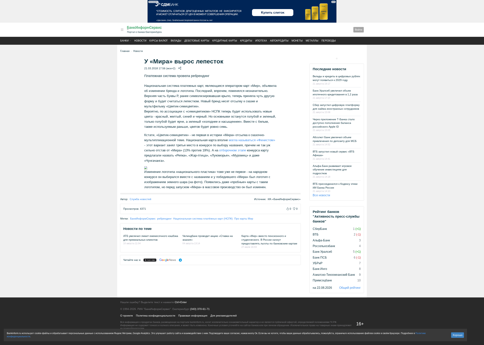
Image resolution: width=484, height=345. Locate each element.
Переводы (328, 40)
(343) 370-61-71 (200, 308)
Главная (125, 51)
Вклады (176, 40)
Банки (124, 40)
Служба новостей (140, 199)
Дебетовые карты (196, 40)
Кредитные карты (224, 40)
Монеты (297, 40)
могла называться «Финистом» (252, 140)
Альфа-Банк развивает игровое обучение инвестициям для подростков (332, 169)
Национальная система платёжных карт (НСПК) (203, 218)
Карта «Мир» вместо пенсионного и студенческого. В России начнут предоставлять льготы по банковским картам (269, 239)
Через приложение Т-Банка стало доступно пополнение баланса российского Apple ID (334, 123)
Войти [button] (358, 29)
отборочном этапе (232, 150)
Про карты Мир (243, 218)
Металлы (312, 40)
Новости (140, 40)
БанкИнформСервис (143, 218)
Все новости (321, 195)
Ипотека (261, 40)
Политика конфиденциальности (155, 315)
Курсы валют (158, 40)
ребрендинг (164, 218)
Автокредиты (279, 40)
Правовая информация (192, 315)
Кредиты (246, 40)
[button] (122, 30)
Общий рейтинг (350, 287)
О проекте (126, 315)
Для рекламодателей (223, 315)
